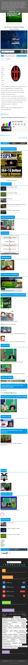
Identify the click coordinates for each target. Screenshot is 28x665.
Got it (18, 11)
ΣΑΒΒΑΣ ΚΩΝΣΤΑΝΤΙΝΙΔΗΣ (14, 55)
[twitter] (5, 565)
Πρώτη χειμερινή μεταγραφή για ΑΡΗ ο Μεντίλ (16, 204)
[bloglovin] (13, 565)
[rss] (17, 565)
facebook (22, 143)
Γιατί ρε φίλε (23, 56)
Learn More (12, 11)
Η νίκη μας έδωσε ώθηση (12, 192)
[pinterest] (10, 565)
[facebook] (3, 565)
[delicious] (24, 565)
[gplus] (8, 565)
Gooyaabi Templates (14, 663)
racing (2, 543)
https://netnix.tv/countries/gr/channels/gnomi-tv (14, 550)
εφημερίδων (15, 180)
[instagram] (22, 565)
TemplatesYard (14, 661)
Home (2, 58)
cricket (2, 546)
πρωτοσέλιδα (9, 180)
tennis (2, 542)
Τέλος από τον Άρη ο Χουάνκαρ (13, 210)
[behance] (19, 565)
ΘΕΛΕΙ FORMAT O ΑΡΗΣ (12, 187)
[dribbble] (15, 565)
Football (2, 540)
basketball (3, 545)
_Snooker (3, 541)
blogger (5, 143)
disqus (14, 143)
